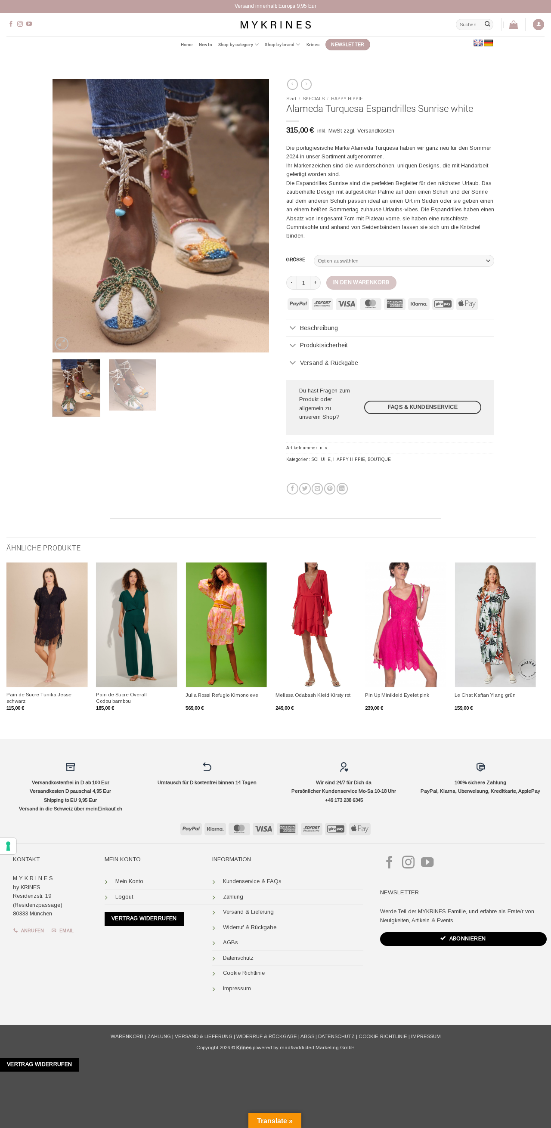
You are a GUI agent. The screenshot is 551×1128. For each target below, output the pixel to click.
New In (205, 44)
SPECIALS (314, 98)
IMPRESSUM (426, 1036)
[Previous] (67, 216)
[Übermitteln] (487, 24)
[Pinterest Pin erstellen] (329, 488)
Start (291, 98)
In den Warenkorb (361, 282)
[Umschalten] (293, 328)
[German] (488, 43)
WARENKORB (127, 1036)
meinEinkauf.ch (104, 808)
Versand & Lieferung (248, 912)
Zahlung (233, 896)
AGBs (230, 942)
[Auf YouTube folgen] (29, 24)
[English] (478, 43)
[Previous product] (306, 84)
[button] (538, 25)
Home (187, 44)
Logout (124, 896)
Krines (312, 44)
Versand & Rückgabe (329, 362)
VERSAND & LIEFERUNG (203, 1036)
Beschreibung (319, 327)
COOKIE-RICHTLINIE (383, 1036)
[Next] (254, 216)
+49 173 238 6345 (344, 800)
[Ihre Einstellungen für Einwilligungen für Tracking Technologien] (8, 846)
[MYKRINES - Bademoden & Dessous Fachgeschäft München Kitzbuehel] (275, 24)
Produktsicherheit (324, 345)
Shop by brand (279, 44)
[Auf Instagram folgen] (20, 24)
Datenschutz (238, 958)
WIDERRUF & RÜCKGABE (266, 1036)
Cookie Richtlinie (244, 973)
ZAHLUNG (159, 1036)
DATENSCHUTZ (336, 1036)
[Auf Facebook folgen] (11, 24)
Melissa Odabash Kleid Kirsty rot (313, 695)
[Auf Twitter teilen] (304, 488)
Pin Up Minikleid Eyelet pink (397, 695)
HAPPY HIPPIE (347, 98)
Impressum (237, 988)
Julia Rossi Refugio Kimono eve (222, 695)
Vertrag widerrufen (144, 918)
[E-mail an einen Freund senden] (317, 488)
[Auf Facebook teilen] (292, 488)
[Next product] (292, 84)
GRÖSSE (295, 260)
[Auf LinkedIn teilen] (342, 488)
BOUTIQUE (379, 459)
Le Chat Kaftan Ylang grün (485, 695)
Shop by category (235, 44)
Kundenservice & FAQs (252, 881)
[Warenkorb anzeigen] (513, 24)
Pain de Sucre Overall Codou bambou (121, 698)
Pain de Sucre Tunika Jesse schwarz (38, 698)
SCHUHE (321, 459)
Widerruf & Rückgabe (249, 927)
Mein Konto (129, 881)
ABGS (307, 1036)
